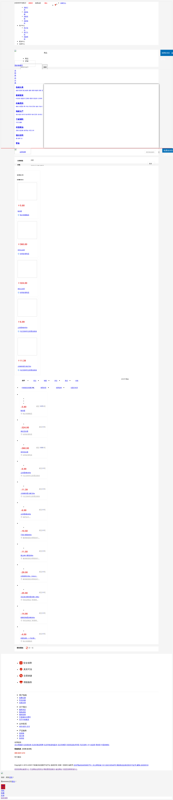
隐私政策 (22, 712)
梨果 (20, 90)
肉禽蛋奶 (19, 103)
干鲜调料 (19, 119)
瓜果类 (27, 98)
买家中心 (63, 3)
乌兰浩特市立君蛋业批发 (28, 331)
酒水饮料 (19, 135)
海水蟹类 (28, 114)
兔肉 (37, 106)
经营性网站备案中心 (21, 769)
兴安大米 (31, 130)
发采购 (21, 733)
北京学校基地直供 (50, 744)
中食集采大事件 (25, 717)
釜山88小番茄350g (27, 555)
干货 (17, 122)
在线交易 (22, 702)
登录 (11, 777)
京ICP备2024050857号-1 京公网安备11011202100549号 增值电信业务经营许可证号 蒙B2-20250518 (111, 765)
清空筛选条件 (150, 152)
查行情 (21, 735)
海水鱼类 (19, 114)
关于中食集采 (24, 719)
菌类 (31, 98)
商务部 (98, 744)
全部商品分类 (15, 76)
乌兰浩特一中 (85, 744)
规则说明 (22, 714)
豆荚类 (40, 98)
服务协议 (22, 709)
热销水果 (19, 87)
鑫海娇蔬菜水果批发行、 (31, 537)
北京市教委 (62, 744)
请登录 (30, 3)
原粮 (17, 130)
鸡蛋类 (21, 106)
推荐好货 (43, 387)
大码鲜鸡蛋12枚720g (24, 366)
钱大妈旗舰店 (24, 215)
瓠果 (36, 90)
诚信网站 (58, 769)
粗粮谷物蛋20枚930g (28, 617)
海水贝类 (34, 114)
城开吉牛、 (27, 517)
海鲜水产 (19, 111)
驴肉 (33, 106)
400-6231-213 (24, 726)
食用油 (26, 130)
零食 (18, 143)
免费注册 (38, 3)
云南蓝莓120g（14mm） (29, 576)
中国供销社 (105, 744)
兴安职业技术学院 (72, 744)
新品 (66, 380)
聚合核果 (25, 90)
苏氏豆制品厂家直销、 (30, 600)
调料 (20, 122)
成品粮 (21, 130)
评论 (55, 380)
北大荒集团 (18, 744)
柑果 (33, 90)
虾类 (23, 114)
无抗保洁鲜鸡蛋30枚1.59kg (30, 597)
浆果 (39, 90)
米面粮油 (19, 127)
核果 (17, 90)
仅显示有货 (74, 387)
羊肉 (30, 106)
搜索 (45, 67)
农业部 (92, 744)
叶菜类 (18, 98)
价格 (76, 380)
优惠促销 (59, 387)
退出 (45, 3)
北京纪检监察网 (37, 744)
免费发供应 (168, 154)
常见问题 (22, 700)
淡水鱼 (40, 114)
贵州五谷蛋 (21, 250)
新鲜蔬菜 (19, 95)
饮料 (19, 138)
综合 (34, 380)
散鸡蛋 (20, 211)
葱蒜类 (35, 98)
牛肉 (27, 106)
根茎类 (23, 98)
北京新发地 (27, 744)
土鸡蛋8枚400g (22, 327)
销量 (45, 380)
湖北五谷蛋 (21, 289)
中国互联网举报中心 (69, 769)
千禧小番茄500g (26, 535)
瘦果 (30, 90)
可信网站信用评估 (36, 769)
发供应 (21, 738)
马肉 (40, 106)
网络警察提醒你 (49, 769)
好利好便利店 (24, 253)
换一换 (31, 647)
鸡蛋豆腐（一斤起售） (28, 638)
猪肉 (17, 106)
